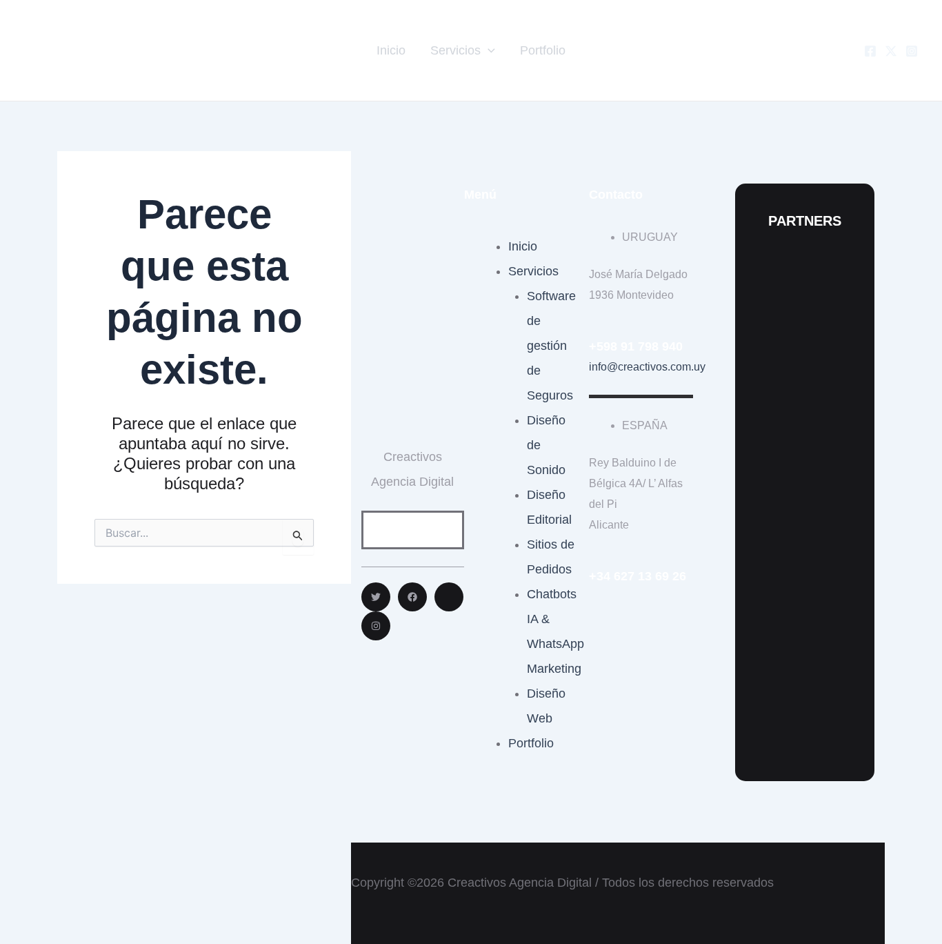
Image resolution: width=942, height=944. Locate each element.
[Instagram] (911, 51)
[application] (488, 50)
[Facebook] (870, 51)
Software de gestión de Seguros (551, 345)
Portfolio (542, 50)
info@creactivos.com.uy (647, 367)
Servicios (455, 50)
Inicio (391, 50)
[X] (891, 51)
